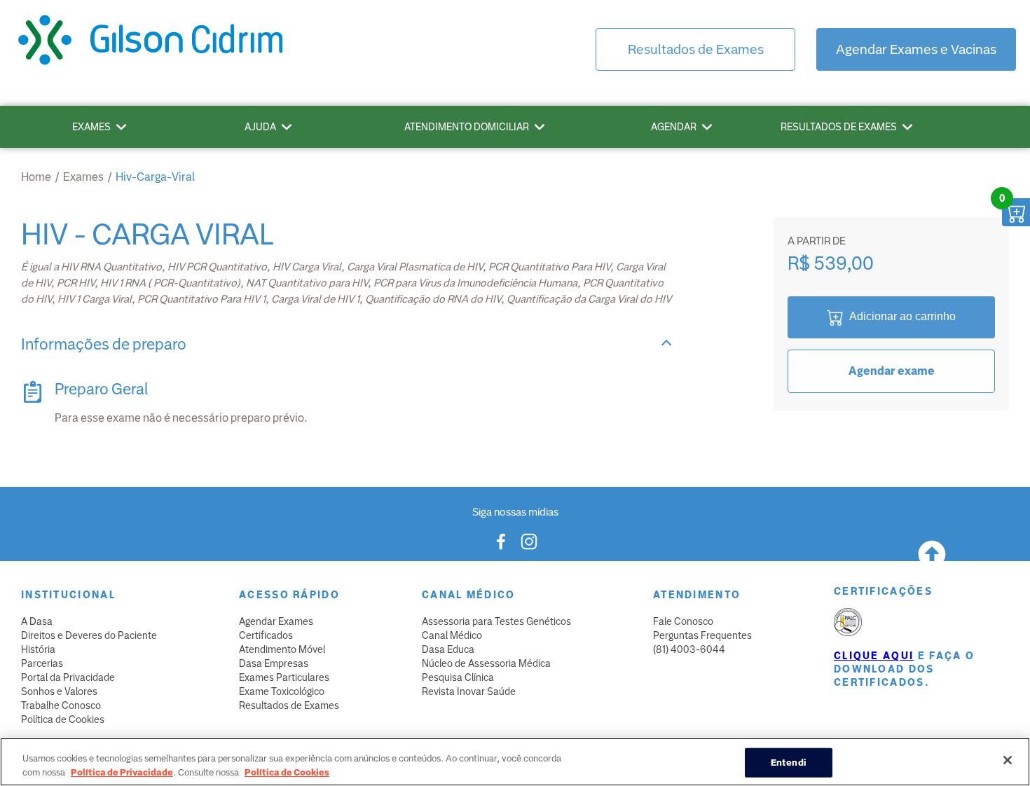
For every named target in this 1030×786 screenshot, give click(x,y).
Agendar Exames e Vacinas (916, 49)
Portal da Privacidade (68, 677)
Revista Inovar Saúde (469, 691)
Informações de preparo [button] (103, 344)
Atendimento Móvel (282, 649)
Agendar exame (892, 371)
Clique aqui (874, 655)
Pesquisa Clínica (458, 677)
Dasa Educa (448, 649)
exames (83, 177)
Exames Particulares (284, 677)
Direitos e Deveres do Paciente (89, 635)
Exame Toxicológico (281, 691)
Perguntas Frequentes (702, 635)
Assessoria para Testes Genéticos (496, 621)
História (38, 649)
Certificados (266, 635)
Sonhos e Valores (59, 691)
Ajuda (260, 126)
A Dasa (37, 621)
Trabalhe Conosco (61, 705)
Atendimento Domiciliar (466, 126)
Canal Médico (452, 635)
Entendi (788, 762)
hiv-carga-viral (155, 177)
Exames (91, 126)
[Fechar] (1007, 760)
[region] (515, 762)
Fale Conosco (683, 621)
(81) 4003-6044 (689, 649)
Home (36, 177)
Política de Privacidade (122, 771)
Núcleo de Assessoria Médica (486, 663)
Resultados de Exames (696, 49)
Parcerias (42, 663)
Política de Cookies (62, 719)
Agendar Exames (276, 621)
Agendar (673, 126)
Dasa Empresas (273, 663)
